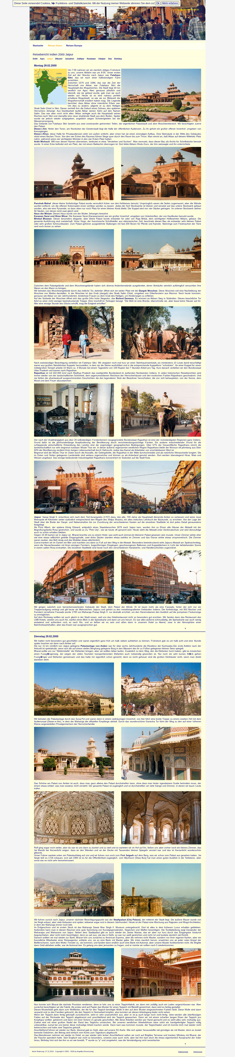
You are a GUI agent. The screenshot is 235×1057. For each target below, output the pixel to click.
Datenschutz (183, 1052)
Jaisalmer (69, 59)
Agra (42, 59)
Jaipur (50, 59)
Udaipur (102, 59)
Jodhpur (80, 59)
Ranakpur (91, 59)
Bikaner (59, 59)
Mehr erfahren (170, 3)
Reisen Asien (55, 45)
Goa (110, 59)
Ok (157, 3)
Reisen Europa (74, 45)
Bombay (118, 59)
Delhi (35, 59)
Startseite (38, 45)
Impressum (197, 1052)
